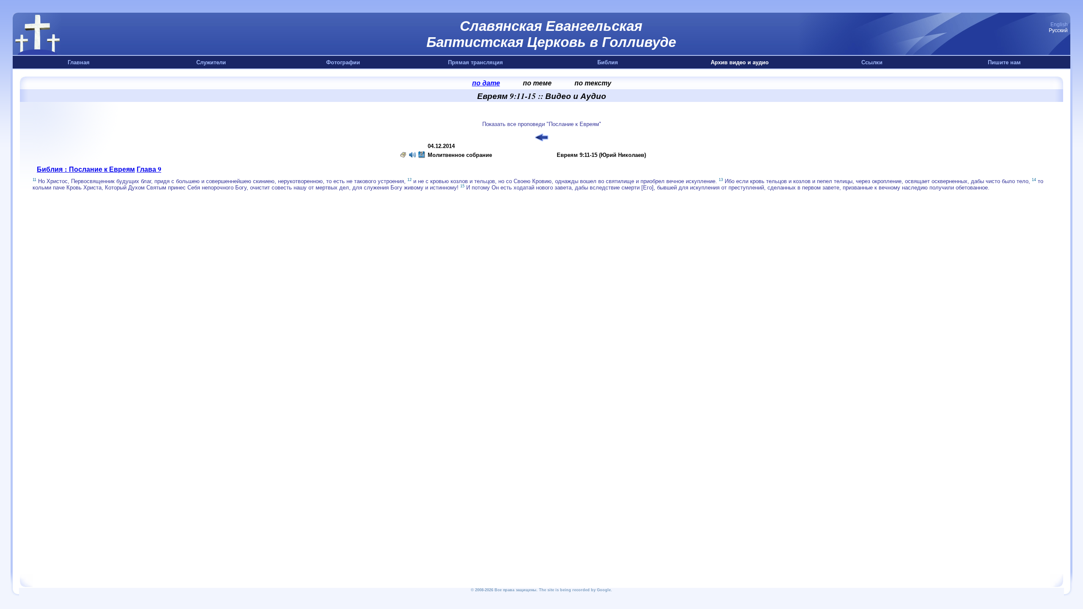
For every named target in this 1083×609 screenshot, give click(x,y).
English (1059, 24)
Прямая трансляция (475, 62)
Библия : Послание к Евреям (86, 169)
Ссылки (871, 62)
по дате (486, 83)
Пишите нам (1004, 62)
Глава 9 (149, 169)
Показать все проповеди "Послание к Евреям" (541, 124)
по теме (537, 83)
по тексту (592, 83)
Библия (607, 62)
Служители (211, 62)
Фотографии (343, 62)
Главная (79, 62)
